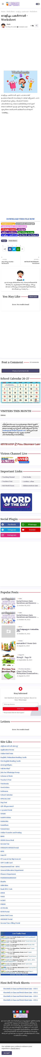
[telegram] (20, 1011)
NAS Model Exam (8, 486)
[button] (38, 4)
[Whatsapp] (18, 249)
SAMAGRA (4, 821)
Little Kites (4, 885)
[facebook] (14, 1011)
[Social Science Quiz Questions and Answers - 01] (8, 603)
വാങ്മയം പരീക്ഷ (28, 481)
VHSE (3, 897)
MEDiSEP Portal (6, 919)
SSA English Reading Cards (10, 761)
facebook (12, 524)
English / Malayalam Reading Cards (13, 757)
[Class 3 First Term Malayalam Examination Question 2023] (8, 674)
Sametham (4, 825)
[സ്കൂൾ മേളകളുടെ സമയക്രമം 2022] (8, 631)
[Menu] (3, 4)
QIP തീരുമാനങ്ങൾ (7, 806)
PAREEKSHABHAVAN (8, 878)
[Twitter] (14, 249)
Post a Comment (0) (20, 371)
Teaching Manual (8, 477)
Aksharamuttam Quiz (30, 486)
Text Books (27, 477)
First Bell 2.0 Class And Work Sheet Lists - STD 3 (20, 996)
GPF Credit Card (6, 863)
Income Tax (5, 844)
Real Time (18, 974)
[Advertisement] (20, 50)
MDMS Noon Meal (7, 840)
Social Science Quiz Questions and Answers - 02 (27, 616)
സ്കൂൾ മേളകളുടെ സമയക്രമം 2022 (28, 630)
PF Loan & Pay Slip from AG (11, 859)
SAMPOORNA (6, 818)
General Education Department (12, 870)
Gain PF (3, 855)
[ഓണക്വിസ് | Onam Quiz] (8, 645)
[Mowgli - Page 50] (8, 660)
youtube (32, 530)
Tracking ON (25, 974)
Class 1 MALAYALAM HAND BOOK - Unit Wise (17, 972)
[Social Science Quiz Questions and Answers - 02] (8, 617)
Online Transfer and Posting (11, 833)
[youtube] (17, 1011)
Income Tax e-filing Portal (10, 923)
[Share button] (22, 249)
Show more (33, 297)
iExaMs (3, 882)
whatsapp (32, 524)
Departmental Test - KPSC (10, 867)
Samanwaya (5, 829)
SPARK (3, 814)
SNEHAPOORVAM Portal (10, 848)
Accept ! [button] (7, 1053)
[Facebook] (10, 249)
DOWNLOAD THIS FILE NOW (21, 219)
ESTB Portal (5, 912)
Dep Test (4, 802)
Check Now (14, 1048)
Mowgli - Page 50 (24, 657)
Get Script (12, 974)
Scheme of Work (7, 776)
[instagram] (27, 1011)
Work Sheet (11, 11)
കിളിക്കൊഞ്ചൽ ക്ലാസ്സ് (9, 746)
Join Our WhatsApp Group (10, 772)
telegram (12, 530)
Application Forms (7, 750)
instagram (11, 535)
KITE (2, 851)
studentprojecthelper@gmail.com (14, 430)
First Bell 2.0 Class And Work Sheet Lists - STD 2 (20, 993)
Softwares (4, 791)
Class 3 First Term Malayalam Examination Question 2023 (27, 672)
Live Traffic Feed (19, 933)
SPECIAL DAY (5, 799)
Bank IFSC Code (6, 889)
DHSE (3, 893)
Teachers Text (7, 481)
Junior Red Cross (7, 915)
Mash (19, 280)
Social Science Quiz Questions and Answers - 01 (27, 602)
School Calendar (7, 795)
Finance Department (8, 874)
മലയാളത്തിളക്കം (6, 765)
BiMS (2, 836)
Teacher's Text (6, 780)
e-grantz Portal (6, 810)
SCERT (3, 900)
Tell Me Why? (5, 769)
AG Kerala (4, 908)
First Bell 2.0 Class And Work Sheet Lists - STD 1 (20, 989)
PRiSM (3, 904)
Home (3, 11)
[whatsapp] (24, 1011)
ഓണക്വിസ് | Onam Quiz (26, 643)
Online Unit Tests (7, 754)
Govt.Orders (5, 787)
